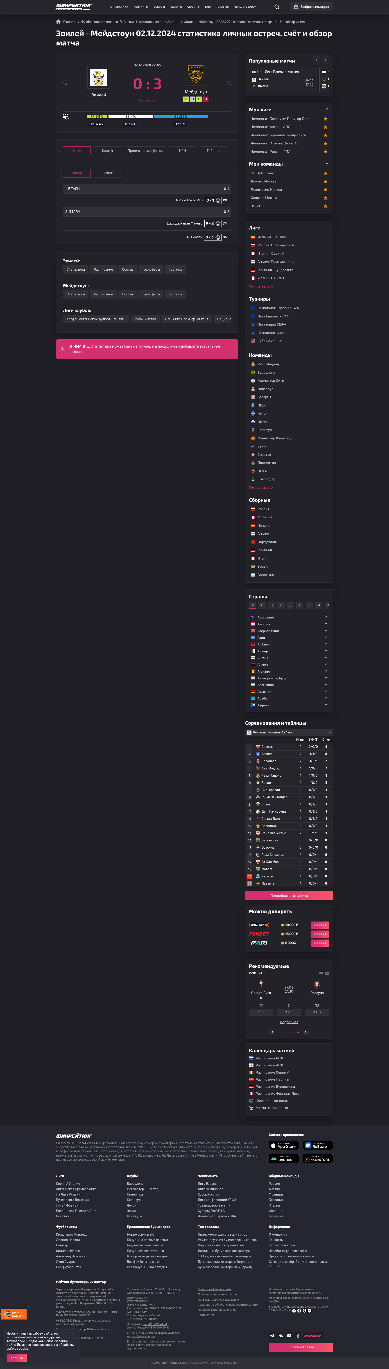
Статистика (119, 6)
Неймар (62, 1245)
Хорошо (16, 1358)
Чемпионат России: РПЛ (271, 152)
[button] (289, 617)
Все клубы (134, 1216)
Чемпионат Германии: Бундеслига (278, 135)
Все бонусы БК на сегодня (147, 1267)
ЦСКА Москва (262, 173)
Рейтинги (140, 6)
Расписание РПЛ (267, 1058)
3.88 (317, 1012)
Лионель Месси (68, 1240)
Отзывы (224, 6)
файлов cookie (17, 1349)
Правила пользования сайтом (291, 1256)
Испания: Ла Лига (272, 237)
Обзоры (176, 6)
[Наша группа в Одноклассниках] (297, 1335)
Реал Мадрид (268, 364)
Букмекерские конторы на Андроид (225, 1267)
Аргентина (264, 575)
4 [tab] (293, 1032)
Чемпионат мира (269, 333)
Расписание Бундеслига (273, 1086)
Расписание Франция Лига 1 (276, 1093)
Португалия (265, 542)
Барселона (266, 373)
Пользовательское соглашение (218, 1299)
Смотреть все (259, 286)
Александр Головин (71, 1256)
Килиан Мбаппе (68, 1251)
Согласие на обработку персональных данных (298, 1264)
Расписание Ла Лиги (270, 1079)
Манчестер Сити (271, 381)
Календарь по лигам (272, 1101)
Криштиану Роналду (71, 1234)
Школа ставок (245, 6)
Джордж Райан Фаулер (184, 223)
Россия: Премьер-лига (273, 245)
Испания (264, 526)
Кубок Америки (268, 341)
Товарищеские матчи (214, 1205)
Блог (208, 6)
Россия (261, 509)
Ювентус (265, 430)
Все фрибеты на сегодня (145, 1262)
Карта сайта (206, 1315)
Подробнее (289, 1022)
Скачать (193, 6)
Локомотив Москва (266, 190)
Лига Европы (207, 1184)
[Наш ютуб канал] (289, 1335)
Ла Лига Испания (69, 1194)
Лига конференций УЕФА (217, 1200)
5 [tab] (298, 1032)
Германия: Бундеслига (273, 270)
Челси (262, 413)
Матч (77, 151)
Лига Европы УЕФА (271, 316)
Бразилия (263, 566)
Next (325, 59)
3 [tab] (289, 1032)
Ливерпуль (266, 389)
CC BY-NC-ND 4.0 (280, 1310)
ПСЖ (262, 405)
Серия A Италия (68, 1184)
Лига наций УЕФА (270, 324)
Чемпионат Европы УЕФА (276, 308)
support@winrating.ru (141, 1336)
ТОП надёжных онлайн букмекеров (224, 1256)
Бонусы (159, 6)
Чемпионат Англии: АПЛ (270, 127)
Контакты (276, 1240)
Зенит (255, 206)
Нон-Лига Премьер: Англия (186, 319)
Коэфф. (108, 151)
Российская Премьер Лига (76, 1211)
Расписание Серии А (270, 1072)
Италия (261, 558)
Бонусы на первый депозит (147, 1240)
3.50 (289, 1012)
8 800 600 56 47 (158, 1327)
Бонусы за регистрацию (145, 1251)
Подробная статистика (289, 896)
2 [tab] (284, 1032)
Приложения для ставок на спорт (223, 1234)
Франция (263, 517)
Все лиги (63, 1216)
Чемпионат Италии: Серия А (274, 143)
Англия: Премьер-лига (273, 262)
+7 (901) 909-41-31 (155, 1324)
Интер (263, 422)
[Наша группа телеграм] (272, 1335)
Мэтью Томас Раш (189, 200)
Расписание (103, 270)
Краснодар (266, 479)
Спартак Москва (264, 198)
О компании (278, 1234)
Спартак (264, 455)
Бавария (264, 397)
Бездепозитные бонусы (145, 1245)
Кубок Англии (145, 319)
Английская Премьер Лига (76, 1189)
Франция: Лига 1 (268, 278)
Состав (127, 270)
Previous (316, 59)
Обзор (77, 173)
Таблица (213, 151)
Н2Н (182, 151)
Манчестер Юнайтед (274, 438)
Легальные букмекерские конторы (224, 1251)
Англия (261, 534)
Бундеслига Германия (73, 1200)
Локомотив (267, 463)
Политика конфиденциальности (218, 1309)
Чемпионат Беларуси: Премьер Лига (280, 119)
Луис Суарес (66, 1262)
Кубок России (208, 1194)
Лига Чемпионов (210, 1189)
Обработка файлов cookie (288, 1251)
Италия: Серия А (269, 254)
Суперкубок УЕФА (211, 1211)
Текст (108, 173)
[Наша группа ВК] (280, 1335)
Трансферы (151, 270)
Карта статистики (282, 1245)
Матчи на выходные (272, 1108)
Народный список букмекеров (221, 1245)
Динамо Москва (263, 181)
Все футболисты (68, 1267)
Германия (263, 550)
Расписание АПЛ (267, 1065)
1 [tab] (280, 1032)
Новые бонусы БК (140, 1234)
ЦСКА (262, 471)
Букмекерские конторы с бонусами (225, 1262)
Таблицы (176, 270)
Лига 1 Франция (68, 1205)
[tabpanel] (289, 997)
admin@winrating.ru (172, 1341)
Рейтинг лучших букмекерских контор (227, 1240)
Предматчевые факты (145, 151)
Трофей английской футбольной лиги (96, 319)
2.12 (261, 1012)
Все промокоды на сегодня (147, 1256)
